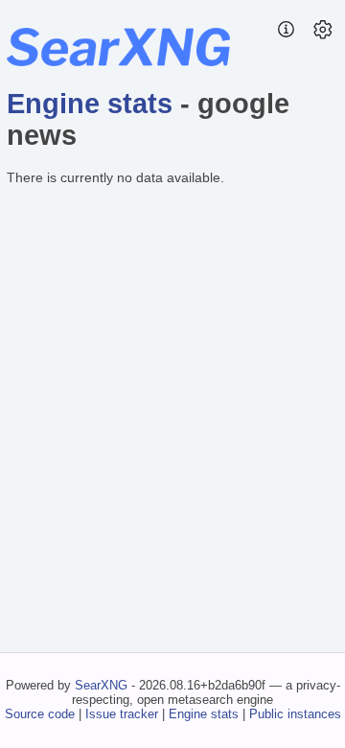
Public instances (295, 714)
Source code (40, 714)
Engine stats (89, 103)
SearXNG (101, 685)
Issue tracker (121, 714)
